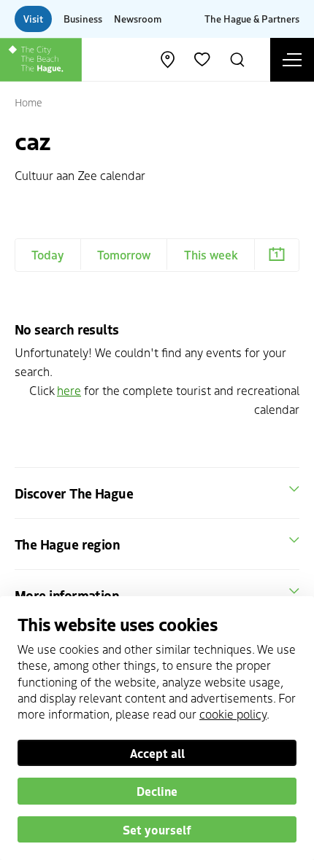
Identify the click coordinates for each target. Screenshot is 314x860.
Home (28, 102)
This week (211, 254)
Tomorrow (123, 254)
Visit (33, 19)
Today (47, 254)
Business (83, 19)
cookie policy (233, 713)
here (69, 390)
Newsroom (137, 19)
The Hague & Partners (251, 19)
